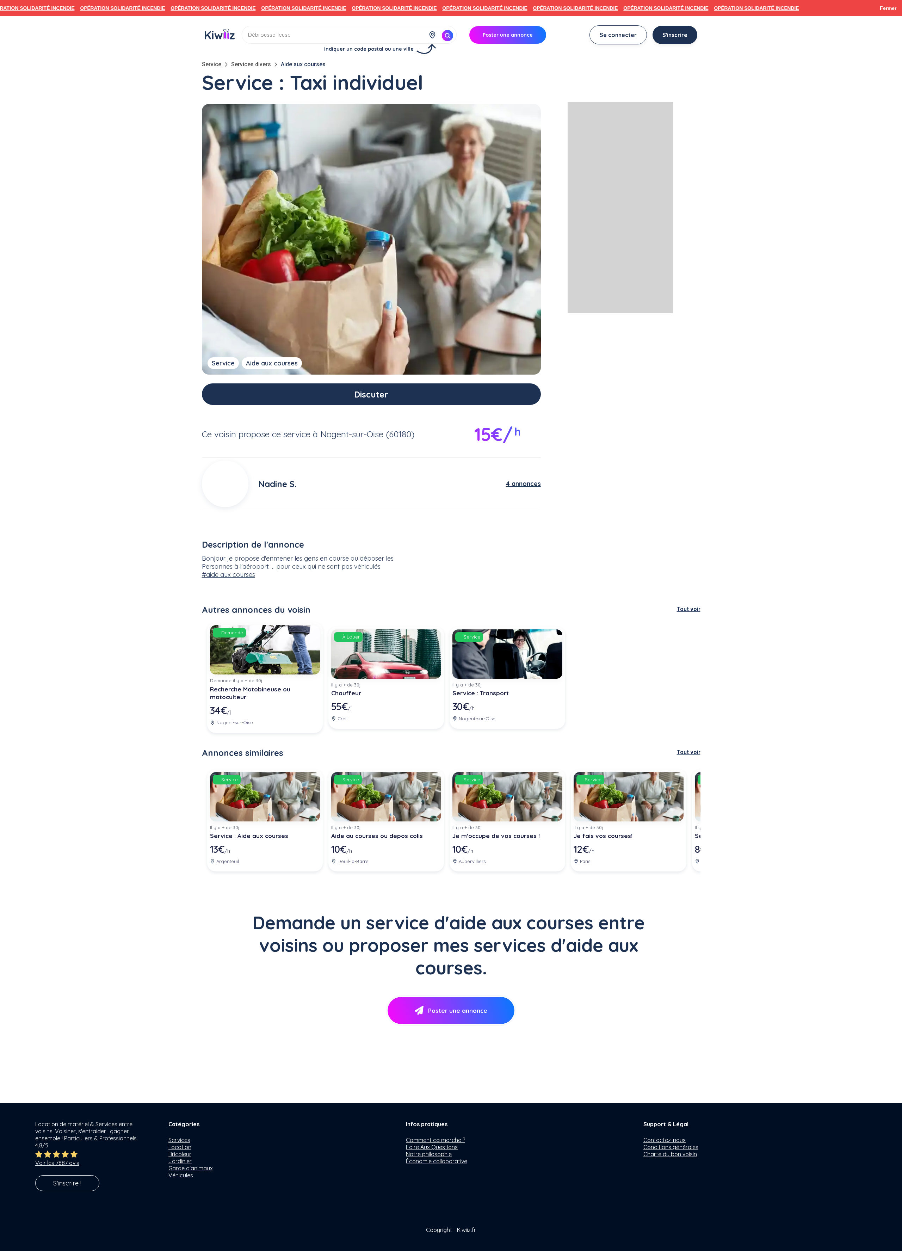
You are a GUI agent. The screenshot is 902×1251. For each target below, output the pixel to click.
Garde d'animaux (190, 1168)
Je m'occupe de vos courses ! (496, 835)
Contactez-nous (664, 1140)
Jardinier (180, 1161)
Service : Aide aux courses (249, 835)
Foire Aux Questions (432, 1147)
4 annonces (523, 483)
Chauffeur (346, 693)
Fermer (888, 8)
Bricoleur (179, 1154)
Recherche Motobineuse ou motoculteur (250, 693)
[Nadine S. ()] (225, 484)
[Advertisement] (620, 207)
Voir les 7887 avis (57, 1162)
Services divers (251, 64)
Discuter (371, 394)
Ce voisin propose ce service (256, 434)
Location (179, 1147)
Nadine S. (277, 484)
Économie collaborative (436, 1161)
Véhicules (180, 1175)
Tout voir (688, 609)
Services (179, 1140)
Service (211, 64)
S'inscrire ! (67, 1183)
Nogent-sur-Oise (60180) (367, 434)
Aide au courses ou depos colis (377, 835)
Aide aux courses (303, 64)
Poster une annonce (457, 1010)
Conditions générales (670, 1147)
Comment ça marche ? (435, 1140)
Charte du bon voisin (670, 1154)
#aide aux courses (228, 575)
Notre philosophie (429, 1154)
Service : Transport (480, 693)
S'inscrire (674, 34)
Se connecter (618, 34)
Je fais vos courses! (603, 835)
